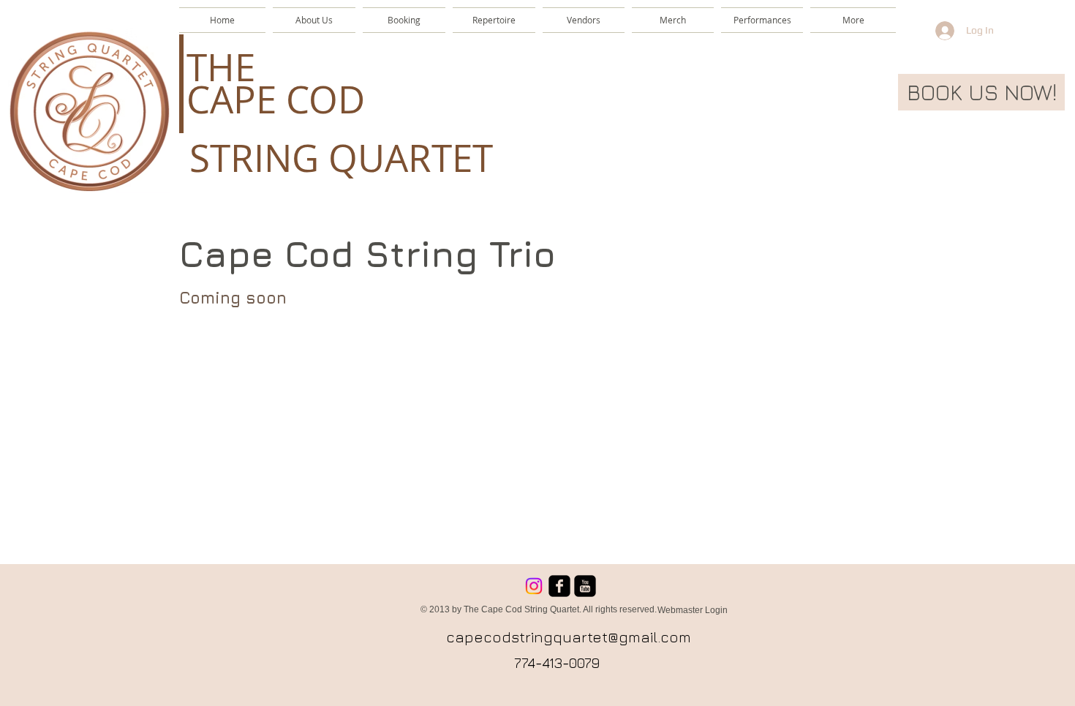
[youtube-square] (585, 586)
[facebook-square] (559, 586)
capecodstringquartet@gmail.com (568, 636)
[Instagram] (534, 586)
